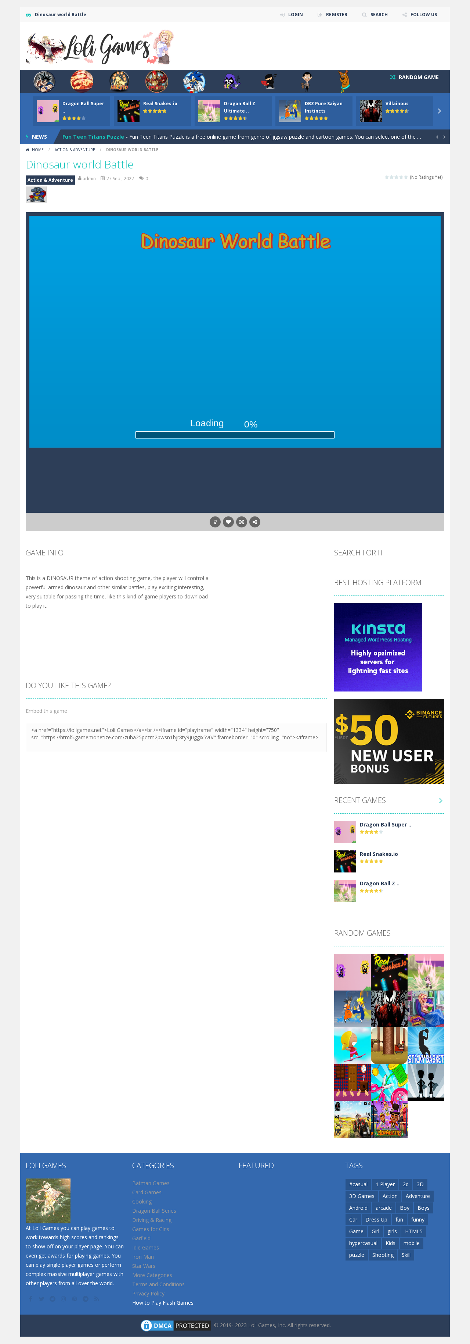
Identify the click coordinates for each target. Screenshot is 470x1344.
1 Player (385, 1184)
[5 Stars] (406, 177)
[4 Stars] (401, 177)
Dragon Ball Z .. (380, 883)
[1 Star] (387, 177)
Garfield (141, 1238)
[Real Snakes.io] (345, 860)
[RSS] (97, 1298)
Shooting (383, 1254)
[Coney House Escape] (352, 1081)
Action (390, 1195)
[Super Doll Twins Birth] (426, 1008)
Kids (390, 1243)
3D (420, 1184)
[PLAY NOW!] (48, 110)
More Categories (152, 1275)
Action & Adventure (75, 149)
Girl (375, 1231)
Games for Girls (150, 1229)
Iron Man (143, 1256)
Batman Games (151, 1183)
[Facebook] (31, 1298)
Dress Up (376, 1219)
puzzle (356, 1254)
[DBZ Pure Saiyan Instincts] (352, 1008)
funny (417, 1219)
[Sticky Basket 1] (426, 1045)
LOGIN (295, 14)
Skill (406, 1254)
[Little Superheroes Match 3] (426, 1081)
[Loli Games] (100, 45)
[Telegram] (86, 1298)
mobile (412, 1243)
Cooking (142, 1201)
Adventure (418, 1195)
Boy (404, 1207)
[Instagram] (64, 1298)
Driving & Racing (151, 1219)
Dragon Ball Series (154, 1210)
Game (356, 1231)
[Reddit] (53, 1298)
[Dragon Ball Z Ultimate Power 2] (345, 890)
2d (406, 1184)
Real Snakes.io (160, 103)
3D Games (362, 1195)
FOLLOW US (424, 14)
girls (392, 1231)
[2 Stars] (392, 177)
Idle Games (145, 1247)
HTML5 (414, 1231)
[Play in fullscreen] (241, 521)
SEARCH (379, 14)
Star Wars (143, 1265)
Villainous (397, 103)
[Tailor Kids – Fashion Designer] (389, 1081)
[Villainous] (389, 1008)
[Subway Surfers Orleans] (389, 1118)
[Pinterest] (75, 1298)
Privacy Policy (148, 1293)
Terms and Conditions (158, 1284)
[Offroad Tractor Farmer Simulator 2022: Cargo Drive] (352, 1118)
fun (399, 1219)
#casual (358, 1184)
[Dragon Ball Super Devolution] (345, 831)
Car (353, 1219)
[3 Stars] (396, 177)
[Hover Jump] (352, 1045)
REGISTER (336, 14)
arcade (384, 1207)
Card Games (147, 1192)
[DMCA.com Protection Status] (176, 1325)
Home (38, 149)
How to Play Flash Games (163, 1302)
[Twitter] (42, 1298)
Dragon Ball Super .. (385, 824)
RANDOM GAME (418, 77)
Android (358, 1207)
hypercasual (363, 1243)
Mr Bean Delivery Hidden (94, 136)
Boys (423, 1207)
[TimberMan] (389, 1045)
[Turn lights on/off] (215, 521)
